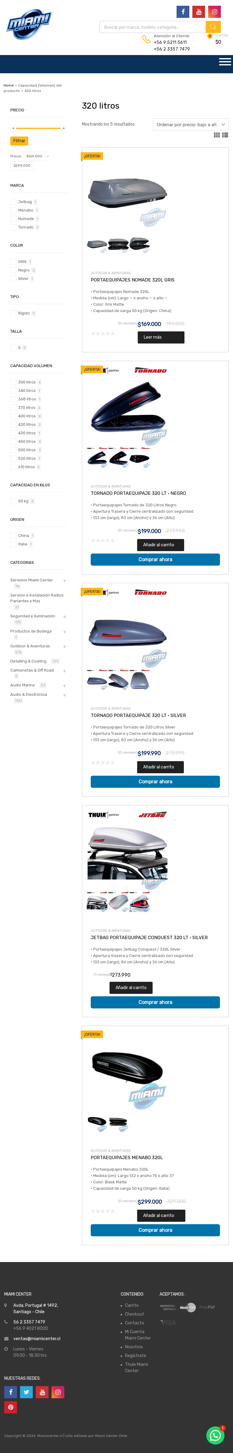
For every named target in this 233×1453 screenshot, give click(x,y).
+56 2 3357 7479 (169, 49)
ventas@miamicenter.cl (36, 1338)
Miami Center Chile (111, 1436)
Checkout (134, 1314)
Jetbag (25, 201)
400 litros (27, 416)
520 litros (27, 458)
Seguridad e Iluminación (32, 616)
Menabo (25, 210)
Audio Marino (22, 685)
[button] (215, 1435)
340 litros (27, 390)
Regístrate (135, 1355)
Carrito (132, 1305)
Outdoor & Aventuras (110, 273)
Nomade (26, 218)
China (23, 535)
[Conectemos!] (183, 11)
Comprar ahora (155, 559)
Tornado (26, 227)
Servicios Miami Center (31, 580)
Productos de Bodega (31, 631)
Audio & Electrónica (28, 694)
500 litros (27, 450)
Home (9, 85)
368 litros (27, 399)
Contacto (134, 1323)
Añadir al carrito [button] (158, 544)
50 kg (23, 501)
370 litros (26, 407)
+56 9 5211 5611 (169, 42)
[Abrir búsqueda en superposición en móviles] (160, 27)
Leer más (153, 337)
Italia (22, 544)
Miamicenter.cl (49, 1436)
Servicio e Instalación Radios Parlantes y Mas (37, 598)
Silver (23, 278)
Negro (24, 270)
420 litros (27, 424)
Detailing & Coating (28, 661)
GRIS (22, 261)
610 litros (26, 467)
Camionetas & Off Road (32, 670)
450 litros (27, 441)
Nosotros (134, 1346)
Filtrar (19, 140)
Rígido (24, 313)
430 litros (27, 433)
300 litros (27, 382)
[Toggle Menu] (225, 64)
